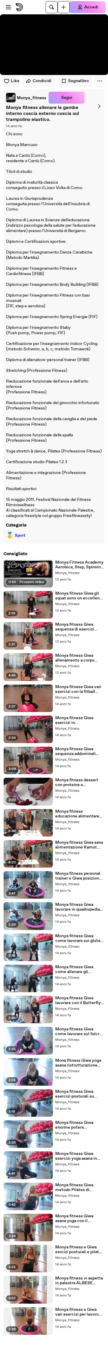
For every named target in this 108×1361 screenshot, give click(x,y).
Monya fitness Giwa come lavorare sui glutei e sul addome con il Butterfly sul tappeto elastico (78, 938)
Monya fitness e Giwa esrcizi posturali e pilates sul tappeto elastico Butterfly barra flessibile (79, 1249)
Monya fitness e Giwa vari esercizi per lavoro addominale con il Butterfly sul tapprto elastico (77, 1312)
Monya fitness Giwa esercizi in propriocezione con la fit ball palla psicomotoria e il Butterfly (78, 720)
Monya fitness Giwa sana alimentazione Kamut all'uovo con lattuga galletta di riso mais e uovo (79, 845)
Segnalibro (78, 81)
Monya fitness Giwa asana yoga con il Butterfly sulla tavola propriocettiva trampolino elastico (75, 1218)
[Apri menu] (8, 7)
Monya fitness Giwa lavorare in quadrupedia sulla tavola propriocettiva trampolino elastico (77, 907)
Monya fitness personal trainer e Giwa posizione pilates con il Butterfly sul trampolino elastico (78, 876)
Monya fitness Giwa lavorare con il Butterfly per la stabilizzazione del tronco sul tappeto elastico (78, 1000)
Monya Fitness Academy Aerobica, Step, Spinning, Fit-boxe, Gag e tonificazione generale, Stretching (79, 565)
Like (15, 81)
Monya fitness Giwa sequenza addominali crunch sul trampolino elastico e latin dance (76, 751)
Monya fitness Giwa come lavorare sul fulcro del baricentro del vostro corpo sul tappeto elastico (79, 1031)
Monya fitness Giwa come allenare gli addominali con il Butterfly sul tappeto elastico (75, 969)
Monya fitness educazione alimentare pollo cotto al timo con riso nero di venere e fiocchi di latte (77, 814)
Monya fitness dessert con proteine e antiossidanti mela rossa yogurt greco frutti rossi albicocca (78, 782)
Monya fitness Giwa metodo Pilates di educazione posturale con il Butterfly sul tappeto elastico (76, 1187)
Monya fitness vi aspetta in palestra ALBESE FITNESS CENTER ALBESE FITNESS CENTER (79, 1280)
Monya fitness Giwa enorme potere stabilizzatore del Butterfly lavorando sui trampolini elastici (77, 1125)
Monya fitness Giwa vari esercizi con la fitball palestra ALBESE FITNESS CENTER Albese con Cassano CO (78, 689)
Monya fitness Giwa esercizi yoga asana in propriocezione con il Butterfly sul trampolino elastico (78, 1156)
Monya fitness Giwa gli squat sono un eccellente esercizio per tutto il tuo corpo (79, 596)
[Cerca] (52, 7)
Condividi (42, 81)
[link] (26, 97)
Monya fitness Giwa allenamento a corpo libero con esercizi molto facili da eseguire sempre (79, 658)
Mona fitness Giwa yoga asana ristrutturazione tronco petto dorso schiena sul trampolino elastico (78, 1063)
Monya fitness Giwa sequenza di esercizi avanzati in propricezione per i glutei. (79, 627)
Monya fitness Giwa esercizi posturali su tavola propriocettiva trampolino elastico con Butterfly (78, 1094)
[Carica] (64, 7)
